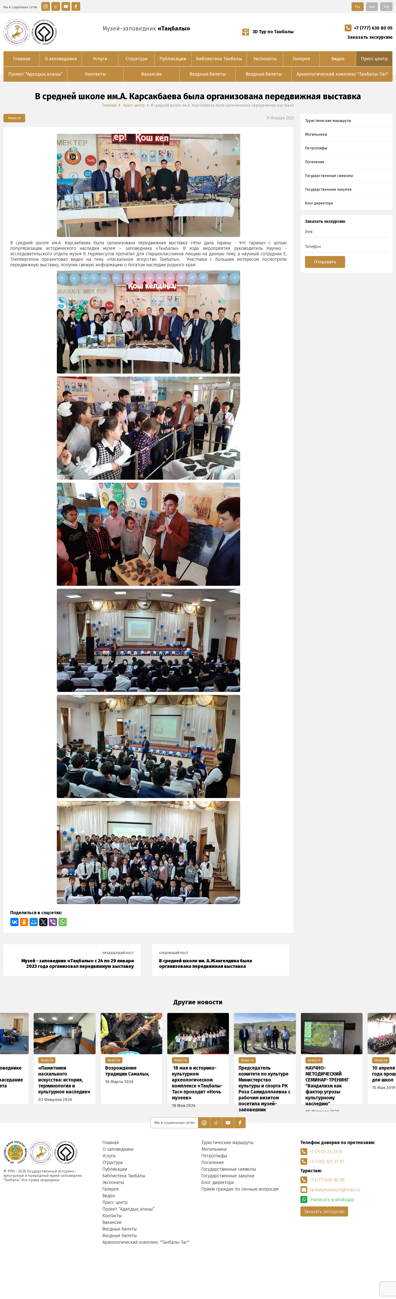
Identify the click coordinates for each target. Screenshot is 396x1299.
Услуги (100, 58)
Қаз (371, 7)
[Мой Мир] (34, 922)
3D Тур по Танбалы (272, 31)
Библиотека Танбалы (219, 58)
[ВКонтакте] (14, 922)
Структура (137, 58)
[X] (43, 922)
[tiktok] (55, 6)
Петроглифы (316, 148)
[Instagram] (45, 6)
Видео (337, 58)
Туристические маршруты (328, 120)
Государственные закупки (328, 189)
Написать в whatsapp (332, 1199)
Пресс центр (374, 58)
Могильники (316, 134)
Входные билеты (208, 74)
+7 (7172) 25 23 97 (326, 1151)
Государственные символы (329, 175)
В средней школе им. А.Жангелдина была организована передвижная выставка (205, 960)
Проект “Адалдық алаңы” (35, 74)
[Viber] (53, 922)
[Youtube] (65, 6)
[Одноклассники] (24, 922)
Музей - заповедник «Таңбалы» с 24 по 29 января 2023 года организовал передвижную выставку (78, 960)
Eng (386, 7)
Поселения (314, 162)
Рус (357, 7)
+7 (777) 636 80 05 (373, 28)
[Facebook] (76, 6)
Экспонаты (265, 58)
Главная (21, 58)
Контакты (95, 74)
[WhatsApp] (62, 922)
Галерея (301, 58)
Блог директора (319, 203)
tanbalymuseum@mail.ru (335, 1189)
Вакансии (151, 74)
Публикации (173, 58)
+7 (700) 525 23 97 (327, 1161)
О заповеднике (61, 58)
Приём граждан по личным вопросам (239, 1189)
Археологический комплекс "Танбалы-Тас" (342, 74)
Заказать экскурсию (370, 37)
